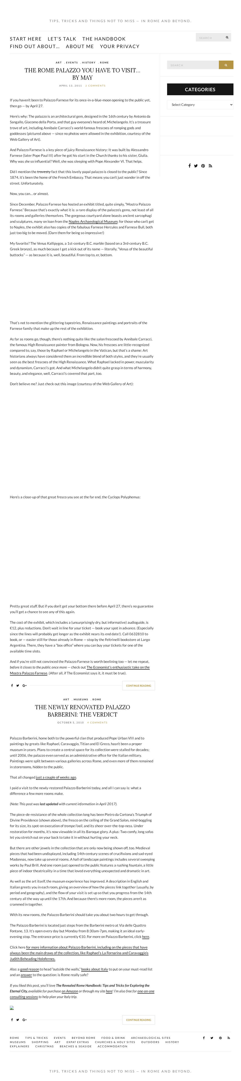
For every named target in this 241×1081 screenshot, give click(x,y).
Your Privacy (120, 46)
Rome (104, 62)
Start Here (26, 38)
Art (59, 62)
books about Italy (94, 969)
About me (80, 46)
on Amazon (70, 991)
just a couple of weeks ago (56, 777)
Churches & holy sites (115, 1042)
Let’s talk (62, 38)
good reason (29, 969)
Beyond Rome (84, 1037)
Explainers (19, 1046)
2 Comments (95, 85)
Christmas (44, 1046)
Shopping (40, 1042)
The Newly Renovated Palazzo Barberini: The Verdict (82, 711)
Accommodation (113, 1046)
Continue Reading (138, 685)
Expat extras (78, 1042)
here (145, 936)
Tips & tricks (36, 1037)
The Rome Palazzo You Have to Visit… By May (82, 74)
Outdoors (150, 1042)
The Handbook (104, 38)
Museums (81, 699)
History (89, 62)
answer (26, 975)
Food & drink (113, 1037)
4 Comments (97, 722)
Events (72, 62)
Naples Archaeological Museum (93, 221)
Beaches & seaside (76, 1046)
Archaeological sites (151, 1037)
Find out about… (35, 46)
